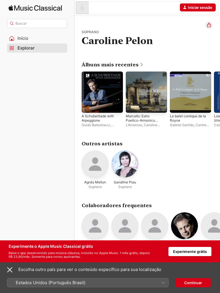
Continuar (193, 282)
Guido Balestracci (96, 125)
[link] (113, 65)
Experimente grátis (190, 251)
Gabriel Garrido (182, 125)
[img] (35, 8)
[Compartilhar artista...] (209, 25)
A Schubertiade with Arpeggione (98, 118)
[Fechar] (9, 269)
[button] (37, 38)
